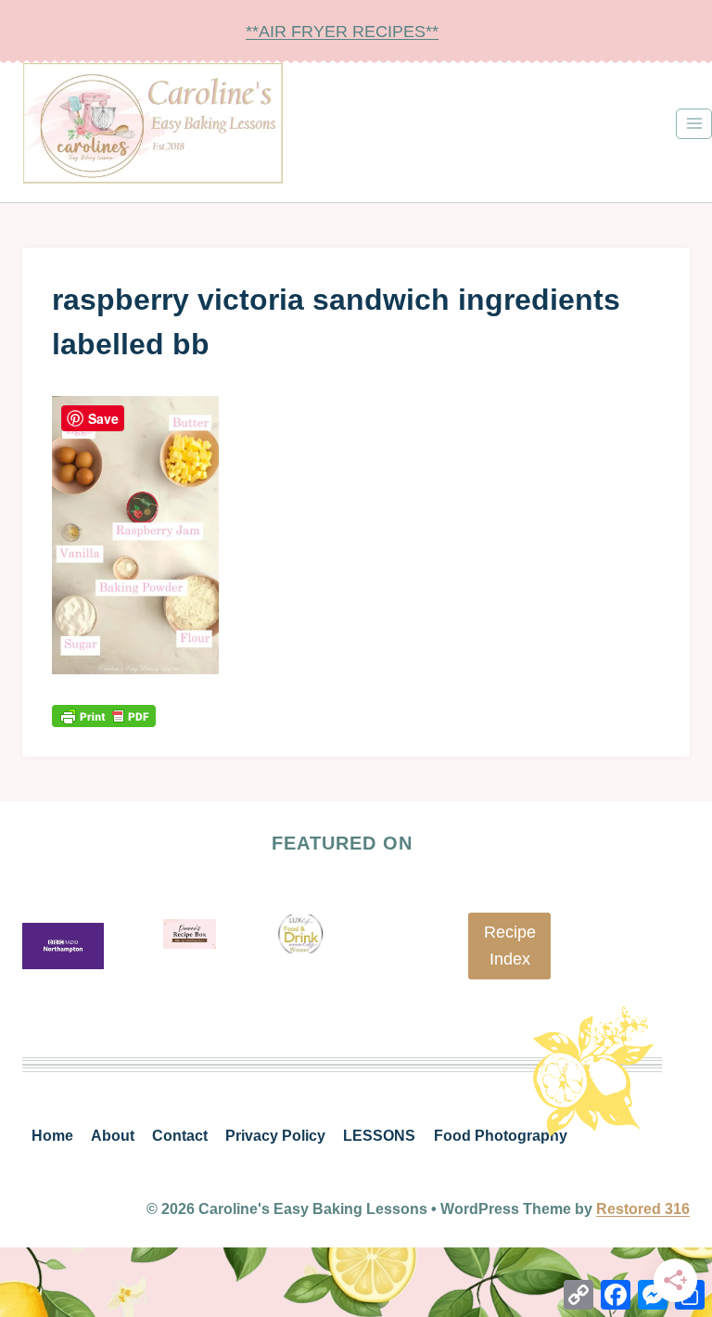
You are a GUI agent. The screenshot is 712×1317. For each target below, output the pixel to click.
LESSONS (379, 1136)
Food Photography (500, 1136)
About (112, 1136)
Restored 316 (643, 1209)
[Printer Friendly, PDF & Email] (104, 715)
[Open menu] (694, 124)
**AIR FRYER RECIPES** (342, 31)
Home (52, 1136)
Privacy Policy (275, 1136)
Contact (180, 1136)
